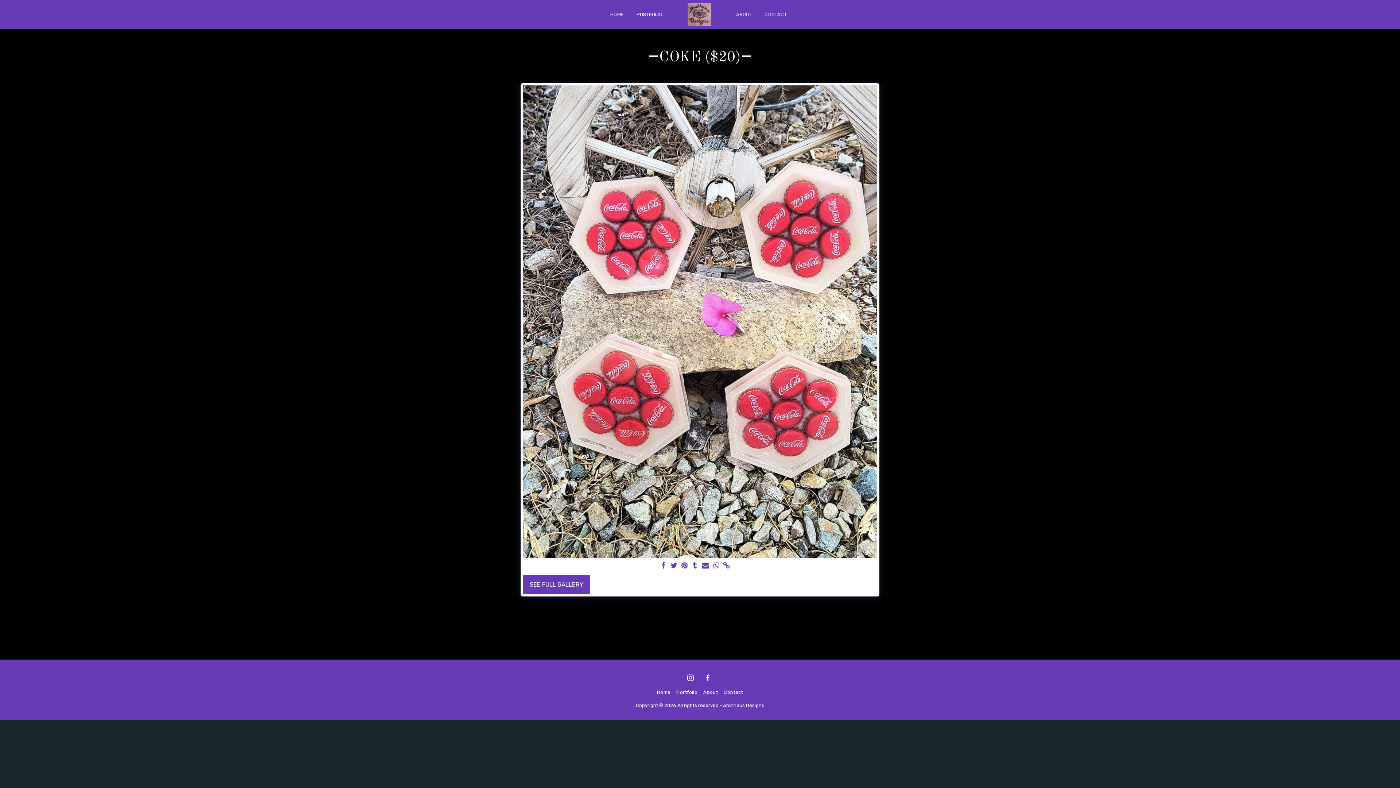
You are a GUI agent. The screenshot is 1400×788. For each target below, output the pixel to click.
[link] (727, 566)
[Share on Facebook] (663, 566)
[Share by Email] (705, 566)
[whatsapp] (716, 566)
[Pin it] (684, 566)
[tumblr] (695, 566)
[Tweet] (674, 566)
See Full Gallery (556, 584)
